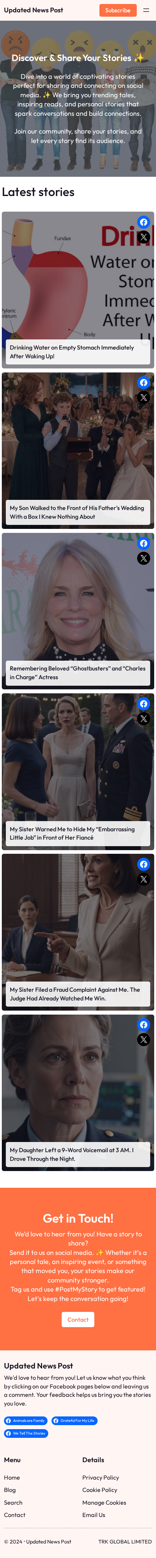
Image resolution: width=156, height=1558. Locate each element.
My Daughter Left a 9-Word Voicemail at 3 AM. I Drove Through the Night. (72, 1154)
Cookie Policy (99, 1489)
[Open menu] (146, 10)
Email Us (93, 1514)
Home (12, 1477)
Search (13, 1502)
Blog (10, 1489)
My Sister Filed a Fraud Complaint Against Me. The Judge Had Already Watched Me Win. (75, 994)
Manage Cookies (104, 1502)
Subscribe (118, 10)
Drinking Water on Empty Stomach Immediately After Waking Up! (72, 352)
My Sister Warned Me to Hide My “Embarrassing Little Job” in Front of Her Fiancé (72, 833)
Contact (78, 1319)
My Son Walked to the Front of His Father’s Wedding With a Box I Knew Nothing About (77, 512)
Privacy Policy (100, 1477)
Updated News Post (33, 10)
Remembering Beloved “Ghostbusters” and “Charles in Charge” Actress (77, 673)
